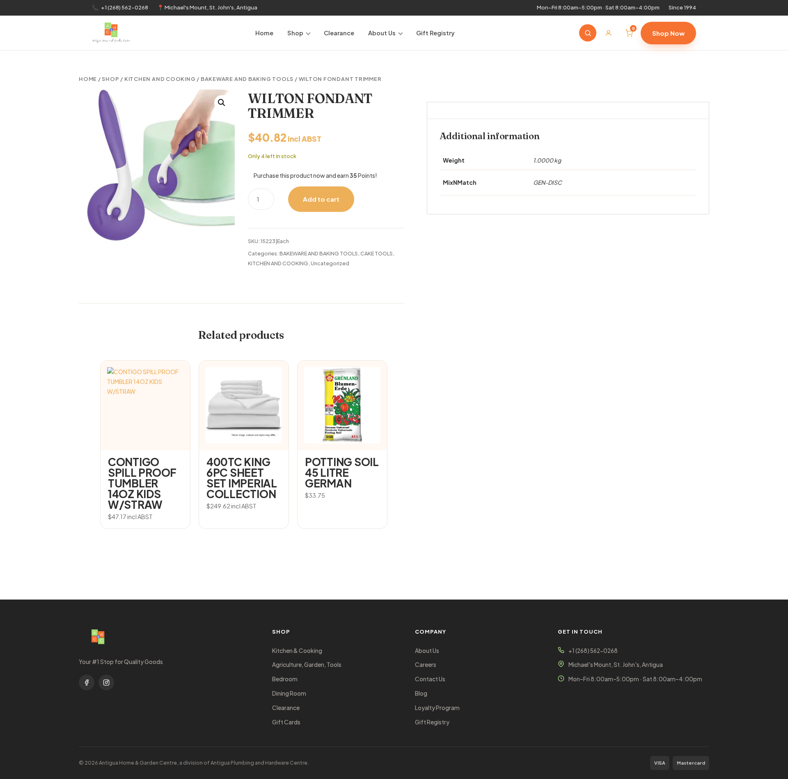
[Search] (587, 32)
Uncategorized (330, 263)
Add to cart (321, 199)
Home (264, 33)
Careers (425, 664)
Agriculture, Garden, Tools (306, 664)
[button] (221, 102)
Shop (295, 33)
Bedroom (285, 679)
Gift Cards (286, 722)
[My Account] (608, 32)
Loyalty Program (437, 707)
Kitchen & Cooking (297, 650)
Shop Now (668, 33)
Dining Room (289, 693)
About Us (382, 33)
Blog (421, 693)
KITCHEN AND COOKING (160, 79)
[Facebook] (86, 682)
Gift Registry (435, 33)
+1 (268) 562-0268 (124, 7)
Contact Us (430, 679)
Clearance (339, 33)
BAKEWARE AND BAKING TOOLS (247, 79)
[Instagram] (106, 682)
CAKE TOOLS (376, 253)
